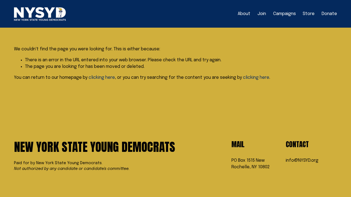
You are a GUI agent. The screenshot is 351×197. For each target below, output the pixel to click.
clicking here (102, 77)
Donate (329, 13)
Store (309, 13)
